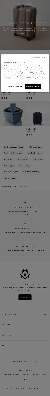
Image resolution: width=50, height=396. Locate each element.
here (31, 72)
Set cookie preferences (15, 86)
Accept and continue (32, 86)
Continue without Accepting (39, 57)
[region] (25, 73)
